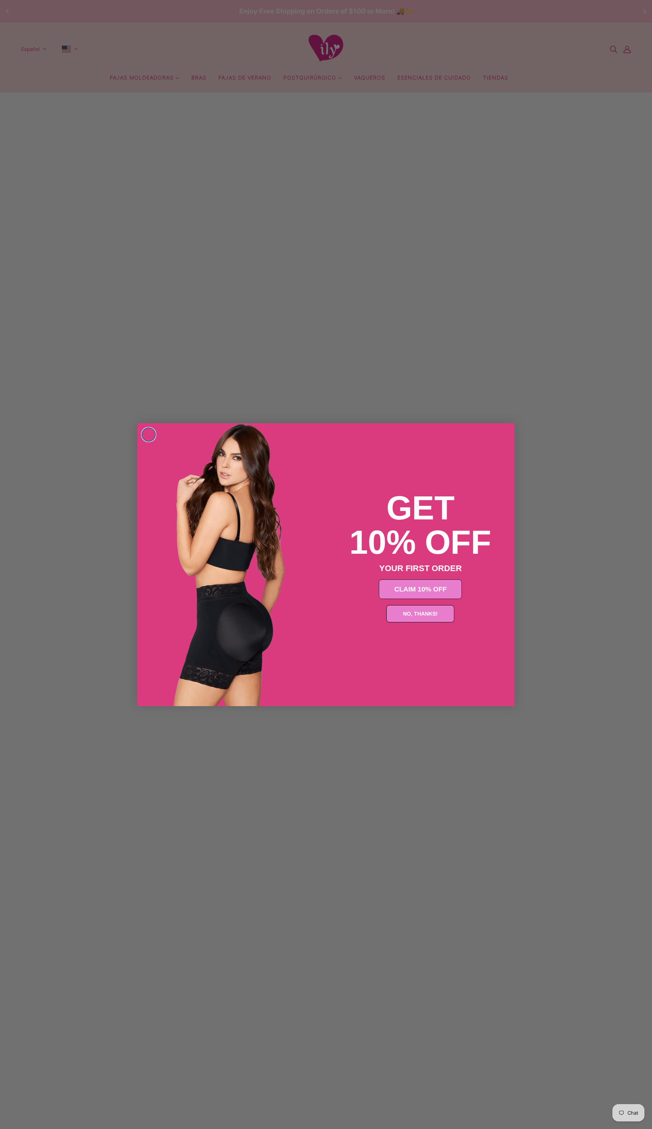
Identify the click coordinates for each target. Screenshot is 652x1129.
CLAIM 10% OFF (420, 589)
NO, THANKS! (420, 614)
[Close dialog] (148, 434)
